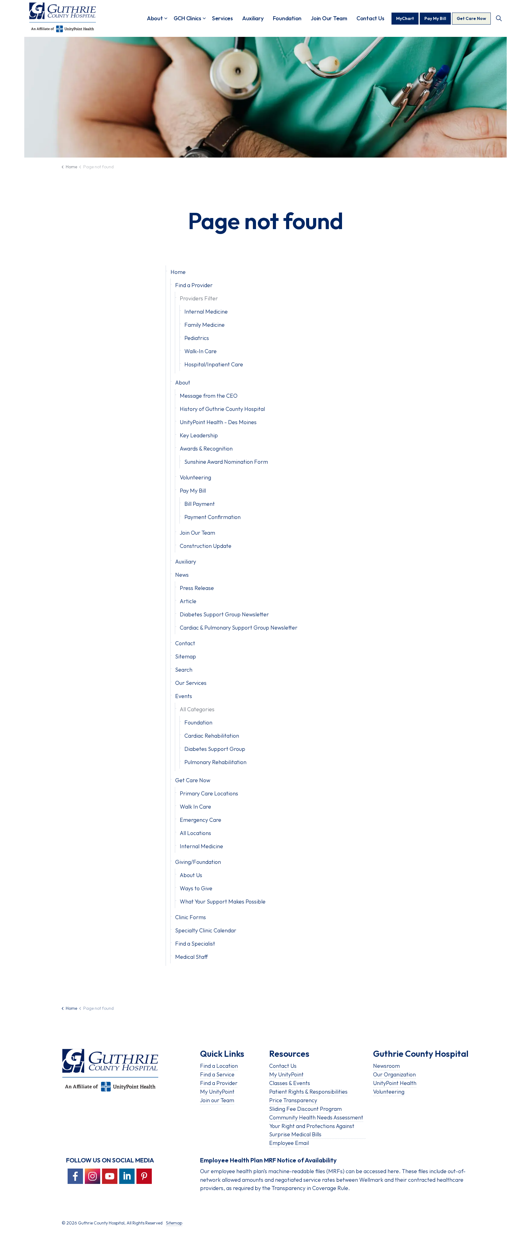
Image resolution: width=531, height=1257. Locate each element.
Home (178, 271)
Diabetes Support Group (214, 748)
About (155, 18)
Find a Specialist (195, 943)
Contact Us (370, 18)
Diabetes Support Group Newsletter (224, 614)
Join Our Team (329, 18)
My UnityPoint (217, 1091)
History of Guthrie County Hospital (222, 408)
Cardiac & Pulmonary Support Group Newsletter (238, 627)
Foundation (287, 18)
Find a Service (217, 1074)
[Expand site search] (498, 18)
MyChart (405, 18)
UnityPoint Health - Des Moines (218, 422)
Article (188, 601)
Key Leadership (199, 435)
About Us (191, 875)
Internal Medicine (206, 311)
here (393, 1171)
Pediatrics (196, 338)
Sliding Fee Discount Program (305, 1108)
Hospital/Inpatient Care (213, 364)
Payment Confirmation (212, 517)
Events (183, 696)
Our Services (190, 682)
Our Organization (394, 1074)
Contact (185, 643)
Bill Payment (199, 503)
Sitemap (185, 656)
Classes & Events (289, 1083)
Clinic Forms (190, 917)
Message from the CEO (209, 395)
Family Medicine (204, 324)
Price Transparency (293, 1100)
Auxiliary (253, 18)
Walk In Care (195, 806)
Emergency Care (200, 819)
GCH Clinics (187, 18)
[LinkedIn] (127, 1176)
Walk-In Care (200, 351)
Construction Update (205, 545)
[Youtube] (109, 1176)
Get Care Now (471, 18)
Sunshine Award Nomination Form (226, 461)
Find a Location (219, 1065)
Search (183, 669)
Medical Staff (191, 956)
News (182, 574)
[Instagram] (92, 1176)
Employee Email (289, 1142)
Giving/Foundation (198, 861)
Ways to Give (196, 888)
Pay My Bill (435, 18)
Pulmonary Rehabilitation (215, 762)
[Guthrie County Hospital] (62, 17)
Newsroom (386, 1065)
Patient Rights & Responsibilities (308, 1091)
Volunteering (195, 477)
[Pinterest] (144, 1176)
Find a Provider (194, 285)
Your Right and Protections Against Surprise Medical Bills (311, 1130)
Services (222, 18)
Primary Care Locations (209, 793)
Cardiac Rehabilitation (211, 735)
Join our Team (217, 1100)
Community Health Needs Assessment (316, 1117)
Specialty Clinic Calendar (205, 930)
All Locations (195, 833)
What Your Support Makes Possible (223, 901)
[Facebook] (75, 1176)
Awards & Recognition (206, 448)
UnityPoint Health (394, 1083)
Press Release (197, 587)
